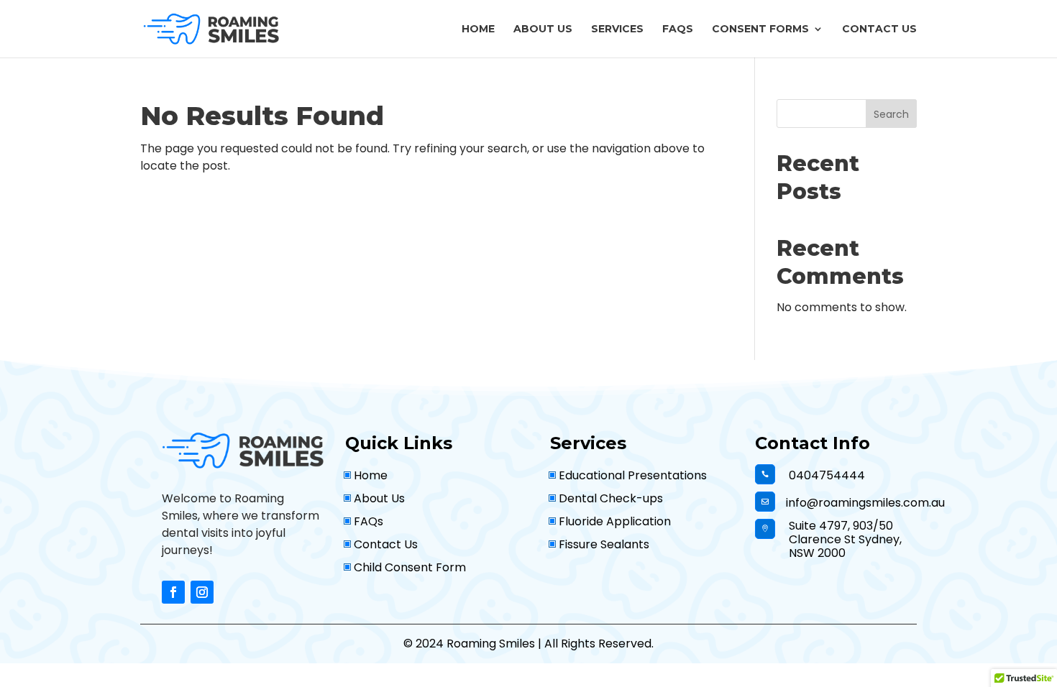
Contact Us (879, 29)
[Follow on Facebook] (173, 592)
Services (617, 29)
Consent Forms (760, 29)
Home (478, 29)
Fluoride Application (615, 521)
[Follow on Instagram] (202, 592)
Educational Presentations (633, 475)
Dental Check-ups (611, 498)
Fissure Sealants (604, 544)
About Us (542, 29)
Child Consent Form (410, 567)
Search (891, 114)
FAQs (677, 29)
